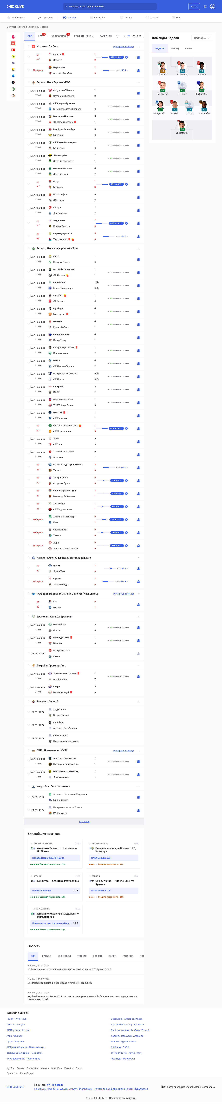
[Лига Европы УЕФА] (13, 95)
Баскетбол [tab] (64, 956)
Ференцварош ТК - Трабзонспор (23, 1058)
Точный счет (26, 1073)
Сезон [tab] (189, 48)
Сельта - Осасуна (16, 1024)
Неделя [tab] (159, 48)
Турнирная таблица (123, 46)
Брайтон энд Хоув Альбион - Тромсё (130, 1030)
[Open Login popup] (212, 6)
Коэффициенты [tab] (83, 36)
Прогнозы (12, 1073)
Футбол (10, 1068)
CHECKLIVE (15, 6)
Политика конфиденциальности (113, 1088)
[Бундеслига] (13, 50)
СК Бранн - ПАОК (120, 1047)
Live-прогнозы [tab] (59, 35)
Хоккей (45, 1068)
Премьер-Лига (57, 665)
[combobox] (194, 6)
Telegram (57, 1084)
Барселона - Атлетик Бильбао (127, 1019)
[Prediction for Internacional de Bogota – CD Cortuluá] (113, 854)
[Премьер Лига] (13, 82)
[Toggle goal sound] (117, 36)
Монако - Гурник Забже (123, 1041)
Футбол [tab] (46, 956)
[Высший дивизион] (13, 63)
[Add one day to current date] (124, 36)
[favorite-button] (28, 46)
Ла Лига (53, 46)
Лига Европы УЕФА (59, 82)
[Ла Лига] (13, 43)
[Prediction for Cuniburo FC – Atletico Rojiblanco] (55, 886)
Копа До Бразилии (61, 616)
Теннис (20, 1068)
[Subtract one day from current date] (144, 36)
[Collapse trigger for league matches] (139, 46)
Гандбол (68, 1068)
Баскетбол (32, 1068)
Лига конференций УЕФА (62, 248)
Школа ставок (68, 1088)
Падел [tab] (112, 956)
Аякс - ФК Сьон (14, 1036)
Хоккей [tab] (97, 956)
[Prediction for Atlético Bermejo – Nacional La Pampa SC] (55, 854)
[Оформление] (205, 6)
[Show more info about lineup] (139, 57)
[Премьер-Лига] (13, 37)
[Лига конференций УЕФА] (13, 89)
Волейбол (56, 1068)
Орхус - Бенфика (15, 1041)
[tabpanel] (84, 433)
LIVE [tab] (41, 35)
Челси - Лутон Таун (16, 1019)
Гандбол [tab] (128, 956)
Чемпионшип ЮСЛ (55, 750)
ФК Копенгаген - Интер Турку (126, 1053)
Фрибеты (53, 1088)
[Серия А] (13, 76)
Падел (79, 1068)
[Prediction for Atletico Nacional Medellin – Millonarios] (55, 919)
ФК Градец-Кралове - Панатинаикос (26, 1047)
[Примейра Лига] (13, 69)
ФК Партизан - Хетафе (18, 1030)
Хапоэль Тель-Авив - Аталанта (127, 1036)
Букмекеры (85, 1088)
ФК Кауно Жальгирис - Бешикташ (24, 1053)
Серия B (54, 701)
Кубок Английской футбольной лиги (69, 557)
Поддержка (141, 1088)
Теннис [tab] (81, 956)
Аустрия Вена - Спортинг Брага (127, 1024)
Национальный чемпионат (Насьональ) (73, 593)
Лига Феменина (60, 786)
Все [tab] (30, 36)
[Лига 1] (13, 56)
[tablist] (68, 36)
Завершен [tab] (106, 36)
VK (48, 1084)
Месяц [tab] (175, 48)
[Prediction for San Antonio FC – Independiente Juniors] (113, 886)
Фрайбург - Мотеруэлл (123, 1058)
